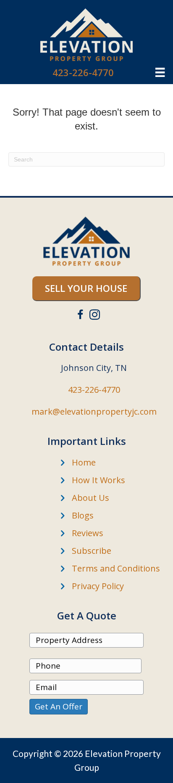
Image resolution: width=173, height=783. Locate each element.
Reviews (87, 533)
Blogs (83, 515)
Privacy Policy (98, 586)
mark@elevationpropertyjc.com (94, 411)
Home (84, 462)
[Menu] (159, 72)
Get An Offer (58, 706)
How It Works (98, 480)
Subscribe (91, 550)
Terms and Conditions (116, 568)
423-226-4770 (83, 72)
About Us (90, 497)
